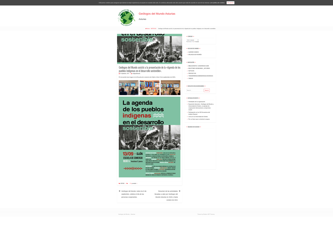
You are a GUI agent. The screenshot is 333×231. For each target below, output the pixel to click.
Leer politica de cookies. (217, 2)
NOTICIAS (153, 28)
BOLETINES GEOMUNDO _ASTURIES (199, 68)
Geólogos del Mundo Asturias (157, 13)
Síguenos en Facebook (193, 127)
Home (148, 28)
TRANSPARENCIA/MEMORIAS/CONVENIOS (200, 76)
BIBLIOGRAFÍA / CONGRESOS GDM (198, 66)
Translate (197, 41)
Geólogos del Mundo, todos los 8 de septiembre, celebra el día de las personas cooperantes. (133, 194)
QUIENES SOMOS (193, 52)
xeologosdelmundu (136, 73)
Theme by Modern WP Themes (206, 214)
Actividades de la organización (196, 101)
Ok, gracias (230, 2)
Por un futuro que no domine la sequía (199, 119)
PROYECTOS (192, 73)
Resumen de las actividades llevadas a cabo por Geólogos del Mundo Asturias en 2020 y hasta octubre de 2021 (166, 195)
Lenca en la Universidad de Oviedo (198, 116)
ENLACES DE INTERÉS (195, 54)
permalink (134, 183)
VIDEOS (190, 78)
